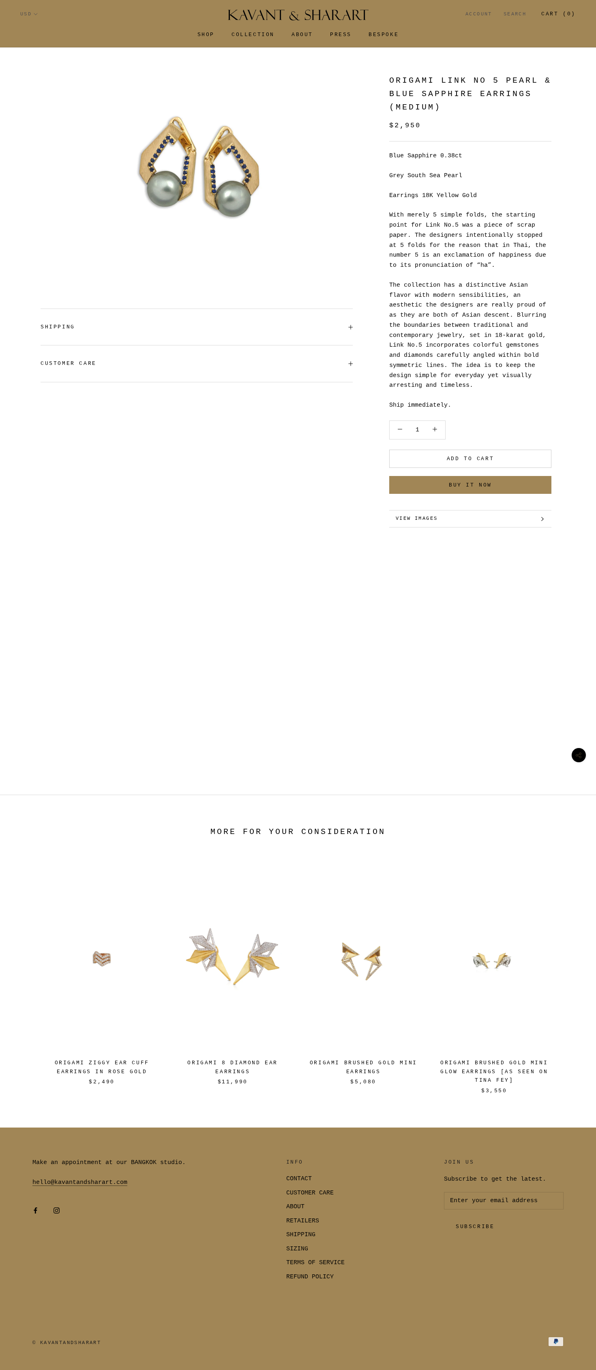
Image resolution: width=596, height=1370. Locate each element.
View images (416, 518)
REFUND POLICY (310, 1277)
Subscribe (475, 1227)
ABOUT (295, 1206)
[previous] (25, 972)
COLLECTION (253, 35)
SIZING (297, 1249)
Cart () (558, 14)
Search (515, 14)
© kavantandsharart (66, 1343)
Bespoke (384, 35)
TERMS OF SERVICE (315, 1262)
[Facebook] (35, 1211)
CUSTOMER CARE (310, 1193)
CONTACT (299, 1178)
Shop (205, 35)
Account (478, 14)
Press (341, 35)
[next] (571, 972)
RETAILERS (302, 1221)
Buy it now (470, 485)
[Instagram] (57, 1211)
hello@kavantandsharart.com (79, 1182)
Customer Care (68, 363)
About (302, 35)
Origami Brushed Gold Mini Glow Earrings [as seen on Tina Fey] (494, 1071)
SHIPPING (58, 327)
